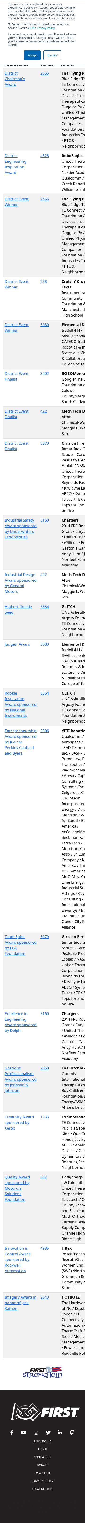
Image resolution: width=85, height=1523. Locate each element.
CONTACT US (42, 1457)
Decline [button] (52, 55)
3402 (44, 373)
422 (43, 411)
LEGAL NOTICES (42, 1489)
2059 (44, 1068)
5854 (44, 606)
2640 (44, 1297)
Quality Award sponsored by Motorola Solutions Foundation (17, 1188)
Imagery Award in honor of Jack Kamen (20, 1303)
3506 (44, 730)
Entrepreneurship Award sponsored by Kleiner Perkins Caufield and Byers (21, 742)
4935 (44, 1248)
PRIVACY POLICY (42, 1481)
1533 (44, 1117)
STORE (42, 1473)
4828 (44, 155)
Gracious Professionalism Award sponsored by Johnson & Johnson (21, 1079)
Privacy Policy (41, 28)
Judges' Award (17, 644)
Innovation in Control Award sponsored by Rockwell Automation (18, 1259)
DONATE (42, 1465)
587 (43, 1177)
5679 (44, 443)
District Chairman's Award (15, 79)
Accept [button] (32, 55)
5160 (44, 520)
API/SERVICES (43, 1441)
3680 (44, 324)
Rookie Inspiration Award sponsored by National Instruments (21, 704)
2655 (44, 73)
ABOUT (42, 1449)
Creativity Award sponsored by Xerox (19, 1122)
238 (43, 281)
